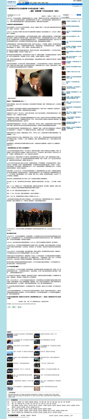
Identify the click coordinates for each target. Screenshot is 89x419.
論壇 (43, 2)
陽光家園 (55, 412)
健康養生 (16, 405)
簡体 (75, 0)
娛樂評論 (40, 408)
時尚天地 (40, 410)
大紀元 (31, 301)
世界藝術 (23, 407)
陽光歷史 (41, 412)
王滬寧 (14, 395)
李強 (12, 253)
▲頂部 (71, 415)
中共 (9, 307)
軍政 (15, 402)
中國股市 (10, 395)
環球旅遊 (58, 410)
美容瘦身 (64, 405)
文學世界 (28, 407)
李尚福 (41, 164)
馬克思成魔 (27, 394)
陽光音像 (60, 412)
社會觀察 (26, 410)
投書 (59, 4)
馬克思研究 (35, 412)
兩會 (17, 163)
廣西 (15, 394)
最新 (30, 4)
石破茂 (20, 395)
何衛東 (13, 238)
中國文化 (54, 405)
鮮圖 (66, 410)
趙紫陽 (55, 395)
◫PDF (81, 6)
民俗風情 (63, 410)
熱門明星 (26, 408)
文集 (48, 4)
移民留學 (35, 410)
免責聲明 (61, 415)
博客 (47, 2)
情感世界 (21, 410)
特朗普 (57, 394)
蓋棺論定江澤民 (19, 412)
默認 (60, 16)
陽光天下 (50, 412)
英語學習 (18, 407)
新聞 (23, 2)
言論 (34, 4)
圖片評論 (54, 403)
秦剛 (49, 163)
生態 (59, 402)
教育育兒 (50, 405)
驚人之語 (42, 4)
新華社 (8, 27)
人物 (40, 402)
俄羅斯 (23, 242)
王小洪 (18, 269)
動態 (46, 4)
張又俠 (43, 236)
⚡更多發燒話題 (11, 392)
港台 (62, 402)
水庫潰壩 (32, 394)
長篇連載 (33, 407)
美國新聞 (19, 402)
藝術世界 (59, 405)
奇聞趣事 (45, 410)
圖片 (70, 4)
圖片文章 (37, 407)
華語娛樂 (21, 408)
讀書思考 (14, 407)
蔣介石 (30, 395)
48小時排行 (66, 17)
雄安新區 (26, 395)
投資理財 (73, 405)
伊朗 (9, 394)
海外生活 (35, 405)
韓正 (53, 158)
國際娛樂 (35, 408)
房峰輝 (45, 395)
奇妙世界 (53, 410)
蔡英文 (51, 395)
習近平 (17, 104)
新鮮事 (35, 2)
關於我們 (51, 415)
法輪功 (53, 394)
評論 (27, 2)
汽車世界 (31, 410)
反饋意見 (56, 415)
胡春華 (11, 160)
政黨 (51, 4)
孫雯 (23, 395)
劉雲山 (42, 395)
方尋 (25, 301)
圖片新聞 (68, 402)
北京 (15, 20)
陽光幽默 (45, 412)
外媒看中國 (37, 4)
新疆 (26, 280)
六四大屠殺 (45, 394)
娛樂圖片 (50, 408)
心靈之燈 (31, 405)
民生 (51, 402)
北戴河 (34, 395)
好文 (56, 4)
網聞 (43, 402)
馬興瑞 (22, 394)
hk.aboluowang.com (23, 0)
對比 (61, 4)
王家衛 (9, 397)
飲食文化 (16, 410)
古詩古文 (68, 405)
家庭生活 (26, 405)
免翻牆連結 (78, 0)
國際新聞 (31, 402)
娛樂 (39, 2)
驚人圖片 (14, 412)
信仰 (64, 402)
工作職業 (45, 405)
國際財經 (36, 402)
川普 (20, 394)
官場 (48, 402)
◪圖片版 (77, 6)
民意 (66, 4)
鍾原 (11, 16)
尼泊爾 (13, 397)
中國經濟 (41, 394)
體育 (56, 402)
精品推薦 (45, 408)
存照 (64, 4)
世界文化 (78, 405)
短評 (53, 4)
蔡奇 (49, 395)
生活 (31, 2)
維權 (53, 402)
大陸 (23, 402)
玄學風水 (40, 405)
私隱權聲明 (66, 415)
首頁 (20, 2)
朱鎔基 (12, 394)
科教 (45, 402)
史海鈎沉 (21, 405)
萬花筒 (49, 410)
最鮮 (13, 410)
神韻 (17, 394)
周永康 (58, 395)
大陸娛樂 (16, 408)
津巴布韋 (38, 395)
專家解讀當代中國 (28, 412)
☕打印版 (74, 6)
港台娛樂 (31, 408)
